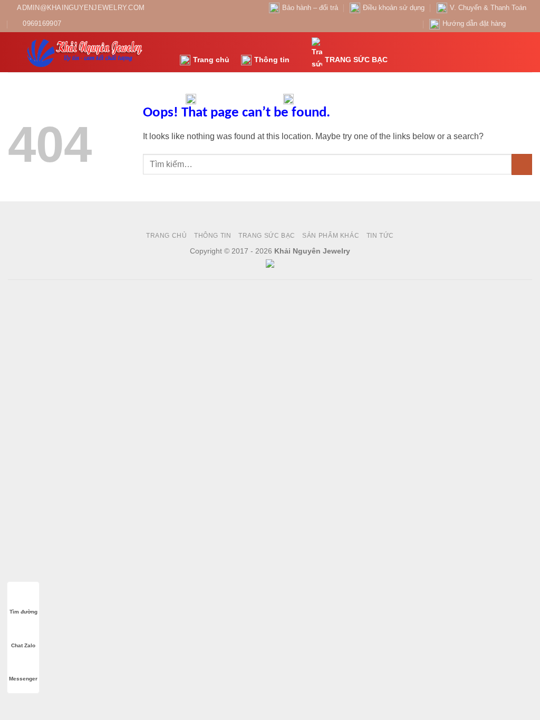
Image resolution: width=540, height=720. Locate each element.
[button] (483, 52)
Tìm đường (23, 612)
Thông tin (272, 59)
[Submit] (522, 164)
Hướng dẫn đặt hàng (474, 23)
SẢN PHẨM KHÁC (230, 98)
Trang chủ (211, 59)
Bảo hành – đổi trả (310, 8)
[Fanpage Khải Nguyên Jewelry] (517, 23)
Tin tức (309, 98)
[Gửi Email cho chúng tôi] (527, 23)
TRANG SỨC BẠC (356, 59)
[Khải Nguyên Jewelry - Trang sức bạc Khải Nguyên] (86, 52)
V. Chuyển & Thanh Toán (488, 8)
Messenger (23, 679)
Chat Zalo (23, 645)
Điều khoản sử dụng (394, 8)
